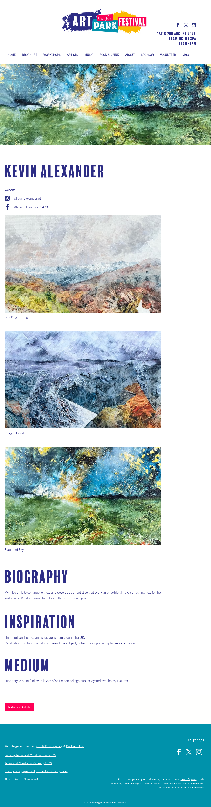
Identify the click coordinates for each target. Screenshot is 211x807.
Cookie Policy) (75, 746)
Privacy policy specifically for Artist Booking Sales (36, 771)
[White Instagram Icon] (199, 752)
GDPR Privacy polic (48, 746)
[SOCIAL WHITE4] (189, 752)
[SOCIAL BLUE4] (186, 25)
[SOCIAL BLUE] (194, 25)
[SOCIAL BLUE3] (178, 25)
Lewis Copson (188, 779)
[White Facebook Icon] (179, 752)
